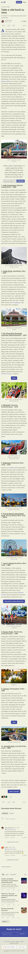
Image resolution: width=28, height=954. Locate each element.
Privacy (18, 941)
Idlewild (6, 405)
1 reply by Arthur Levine (12, 842)
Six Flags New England (12, 333)
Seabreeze (7, 463)
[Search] (25, 874)
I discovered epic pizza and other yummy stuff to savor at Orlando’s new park (10, 913)
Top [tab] (3, 874)
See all (4, 921)
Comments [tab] (5, 813)
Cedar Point (7, 271)
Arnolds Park (9, 746)
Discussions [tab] (13, 874)
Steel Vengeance (15, 302)
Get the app (22, 947)
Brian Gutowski (9, 827)
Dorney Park (8, 632)
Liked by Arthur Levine (11, 829)
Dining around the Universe (7, 909)
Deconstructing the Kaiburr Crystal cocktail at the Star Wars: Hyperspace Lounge (9, 900)
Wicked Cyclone (6, 374)
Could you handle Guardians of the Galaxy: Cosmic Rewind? (9, 880)
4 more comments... (6, 866)
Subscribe (19, 2)
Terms (22, 941)
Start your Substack (10, 947)
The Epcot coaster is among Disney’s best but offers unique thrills (9, 885)
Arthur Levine (8, 20)
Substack (6, 950)
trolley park (13, 468)
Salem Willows (6, 81)
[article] (14, 884)
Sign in (24, 2)
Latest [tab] (7, 874)
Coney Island (8, 563)
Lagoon (6, 689)
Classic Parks (5, 7)
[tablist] (8, 813)
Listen (24, 21)
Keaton (6, 847)
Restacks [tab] (11, 813)
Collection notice (14, 943)
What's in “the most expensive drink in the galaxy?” (9, 895)
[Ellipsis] (26, 827)
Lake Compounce (9, 185)
